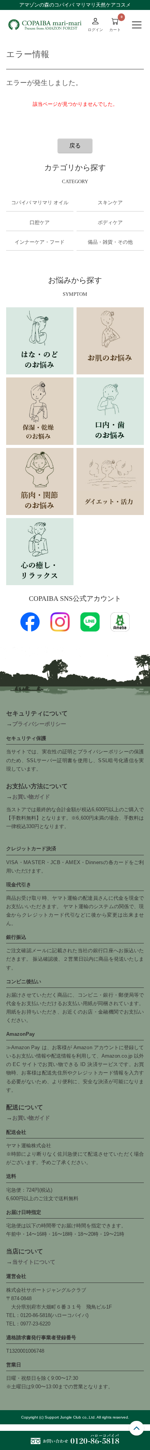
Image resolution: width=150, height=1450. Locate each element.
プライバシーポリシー (39, 724)
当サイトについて (33, 1262)
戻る (75, 145)
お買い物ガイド (31, 797)
